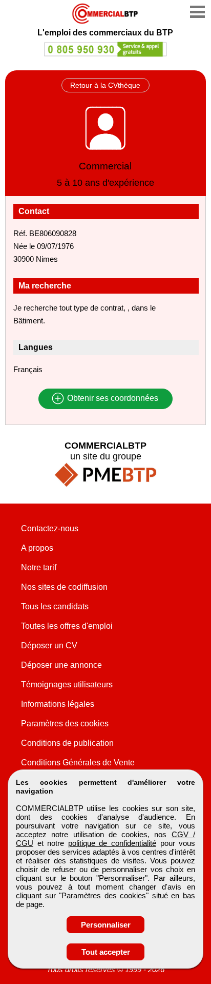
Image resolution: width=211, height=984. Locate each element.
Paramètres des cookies (65, 723)
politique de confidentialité (112, 843)
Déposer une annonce (61, 665)
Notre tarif (38, 567)
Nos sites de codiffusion (64, 587)
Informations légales (57, 704)
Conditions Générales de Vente (78, 762)
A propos (37, 548)
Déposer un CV (49, 645)
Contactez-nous (49, 528)
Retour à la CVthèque (105, 85)
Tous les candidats (55, 606)
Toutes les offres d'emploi (67, 626)
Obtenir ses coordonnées (111, 398)
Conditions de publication (67, 743)
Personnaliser (106, 924)
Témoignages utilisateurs (67, 684)
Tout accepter (105, 952)
